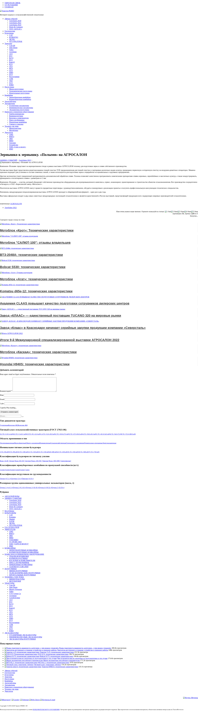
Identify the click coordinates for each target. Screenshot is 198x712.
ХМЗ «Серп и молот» (17, 147)
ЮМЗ (11, 85)
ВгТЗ (11, 58)
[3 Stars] (181, 212)
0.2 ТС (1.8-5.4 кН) (6, 434)
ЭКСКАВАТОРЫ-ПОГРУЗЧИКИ (22, 639)
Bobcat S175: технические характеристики (56, 656)
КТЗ (10, 64)
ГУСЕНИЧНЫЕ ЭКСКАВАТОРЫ (22, 635)
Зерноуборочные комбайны (20, 97)
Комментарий (6, 391)
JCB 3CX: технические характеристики (53, 654)
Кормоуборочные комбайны (20, 99)
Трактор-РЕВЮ (8, 11)
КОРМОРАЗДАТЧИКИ (18, 558)
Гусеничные (4, 425)
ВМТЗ (11, 137)
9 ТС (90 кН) (13, 452)
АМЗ (11, 135)
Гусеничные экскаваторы (19, 106)
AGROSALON (16, 204)
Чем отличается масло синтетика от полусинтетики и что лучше (82, 658)
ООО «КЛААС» (15, 29)
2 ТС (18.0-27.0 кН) (62, 434)
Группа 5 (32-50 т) (58, 487)
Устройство (13, 145)
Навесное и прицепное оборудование (19, 112)
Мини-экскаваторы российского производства (61, 660)
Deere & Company (16, 27)
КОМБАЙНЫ (10, 548)
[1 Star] (168, 212)
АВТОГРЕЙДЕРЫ (12, 496)
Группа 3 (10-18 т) (32, 487)
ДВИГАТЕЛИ (10, 529)
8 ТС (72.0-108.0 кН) (128, 434)
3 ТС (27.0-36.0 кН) (76, 434)
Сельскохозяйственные (58, 443)
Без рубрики (9, 511)
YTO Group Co (15, 594)
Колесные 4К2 (13, 425)
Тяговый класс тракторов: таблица (47, 665)
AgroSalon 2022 (15, 23)
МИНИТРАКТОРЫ (17, 579)
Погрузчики (9, 87)
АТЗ (10, 54)
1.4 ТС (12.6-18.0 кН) (48, 434)
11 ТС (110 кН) (33, 452)
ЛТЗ (10, 66)
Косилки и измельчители (19, 118)
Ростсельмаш (14, 77)
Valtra (11, 50)
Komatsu (12, 517)
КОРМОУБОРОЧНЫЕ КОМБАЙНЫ (23, 552)
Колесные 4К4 (23, 425)
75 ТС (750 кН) (94, 452)
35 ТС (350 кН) (73, 452)
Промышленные (45, 443)
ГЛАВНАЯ (9, 7)
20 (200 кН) (53, 452)
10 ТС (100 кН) (23, 452)
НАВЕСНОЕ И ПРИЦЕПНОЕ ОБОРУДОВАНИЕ (24, 554)
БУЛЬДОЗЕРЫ (10, 513)
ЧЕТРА (12, 39)
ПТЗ (11, 75)
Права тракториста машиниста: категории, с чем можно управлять (85, 648)
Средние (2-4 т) (16, 478)
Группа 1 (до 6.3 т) (6, 487)
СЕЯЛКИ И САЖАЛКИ (18, 567)
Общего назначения (32, 443)
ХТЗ (11, 83)
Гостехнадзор (10, 31)
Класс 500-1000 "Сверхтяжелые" (60, 461)
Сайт (2, 404)
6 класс (22, 470)
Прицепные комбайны (18, 122)
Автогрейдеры (10, 101)
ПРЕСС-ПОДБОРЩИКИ (19, 563)
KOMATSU (13, 37)
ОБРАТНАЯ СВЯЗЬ (12, 3)
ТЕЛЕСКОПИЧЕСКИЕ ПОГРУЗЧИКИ (24, 573)
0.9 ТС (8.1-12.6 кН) (34, 434)
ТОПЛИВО (13, 540)
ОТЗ (11, 70)
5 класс (17, 470)
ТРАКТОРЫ (9, 583)
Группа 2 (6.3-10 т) (19, 487)
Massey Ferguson (15, 589)
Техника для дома (11, 126)
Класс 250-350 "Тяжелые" (40, 461)
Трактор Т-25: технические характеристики (57, 652)
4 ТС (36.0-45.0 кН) (89, 434)
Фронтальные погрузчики (19, 93)
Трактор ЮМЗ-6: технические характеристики (60, 667)
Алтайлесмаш (14, 598)
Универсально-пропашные (93, 443)
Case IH (12, 46)
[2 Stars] (174, 212)
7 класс (27, 470)
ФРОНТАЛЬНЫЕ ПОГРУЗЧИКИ (22, 575)
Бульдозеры (9, 33)
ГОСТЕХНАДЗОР (12, 527)
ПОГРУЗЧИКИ (11, 569)
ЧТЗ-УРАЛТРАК (15, 41)
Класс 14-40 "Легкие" (7, 461)
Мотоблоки (13, 130)
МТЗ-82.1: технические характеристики (53, 662)
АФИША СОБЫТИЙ (13, 498)
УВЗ (11, 81)
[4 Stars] (187, 212)
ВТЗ (10, 60)
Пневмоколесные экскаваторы (21, 108)
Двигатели (9, 132)
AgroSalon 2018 (15, 21)
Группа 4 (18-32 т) (45, 487)
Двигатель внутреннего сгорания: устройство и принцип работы (82, 650)
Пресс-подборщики (16, 120)
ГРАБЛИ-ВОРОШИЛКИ (19, 556)
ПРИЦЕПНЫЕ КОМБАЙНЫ (20, 565)
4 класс (12, 470)
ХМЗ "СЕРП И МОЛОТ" (19, 544)
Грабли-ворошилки (16, 114)
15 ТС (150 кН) (44, 452)
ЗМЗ (11, 139)
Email (2, 399)
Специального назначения (75, 443)
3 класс (7, 470)
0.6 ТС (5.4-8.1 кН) (20, 434)
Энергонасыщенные (109, 443)
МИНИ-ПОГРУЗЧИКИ (18, 571)
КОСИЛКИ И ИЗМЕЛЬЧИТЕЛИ (22, 560)
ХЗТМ (11, 521)
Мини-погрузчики (16, 89)
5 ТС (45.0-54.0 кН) (103, 434)
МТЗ (11, 68)
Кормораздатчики (16, 116)
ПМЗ (11, 72)
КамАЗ (12, 62)
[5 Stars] (194, 212)
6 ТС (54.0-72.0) (115, 434)
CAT (11, 35)
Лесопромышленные (7, 443)
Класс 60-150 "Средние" (23, 461)
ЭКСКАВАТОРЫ (12, 633)
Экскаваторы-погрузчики (19, 110)
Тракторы (8, 43)
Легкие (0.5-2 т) (5, 478)
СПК (11, 79)
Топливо (12, 143)
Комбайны (9, 95)
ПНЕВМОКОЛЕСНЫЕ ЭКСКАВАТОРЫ (25, 637)
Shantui (12, 519)
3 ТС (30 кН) (4, 452)
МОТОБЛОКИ (15, 581)
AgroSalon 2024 (15, 25)
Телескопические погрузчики (20, 91)
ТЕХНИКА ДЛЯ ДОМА (14, 577)
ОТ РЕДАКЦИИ (11, 5)
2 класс (2, 470)
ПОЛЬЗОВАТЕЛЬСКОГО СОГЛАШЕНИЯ (46, 709)
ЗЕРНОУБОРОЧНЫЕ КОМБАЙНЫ (23, 550)
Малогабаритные (20, 443)
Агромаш (12, 52)
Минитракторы (15, 128)
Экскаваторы (10, 103)
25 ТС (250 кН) (62, 452)
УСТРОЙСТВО (15, 542)
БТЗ (10, 56)
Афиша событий (11, 19)
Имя (1, 395)
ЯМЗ (11, 149)
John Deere (13, 48)
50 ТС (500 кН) (83, 452)
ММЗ (11, 141)
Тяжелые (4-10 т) (28, 478)
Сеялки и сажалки (16, 124)
